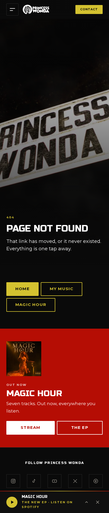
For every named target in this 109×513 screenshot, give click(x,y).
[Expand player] (86, 502)
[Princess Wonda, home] (36, 9)
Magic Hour (30, 304)
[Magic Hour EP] (54, 358)
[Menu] (12, 9)
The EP (79, 427)
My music (62, 288)
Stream (30, 427)
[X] (75, 481)
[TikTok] (34, 481)
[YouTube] (54, 481)
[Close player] (98, 502)
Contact (89, 9)
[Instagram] (13, 481)
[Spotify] (96, 481)
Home (22, 288)
